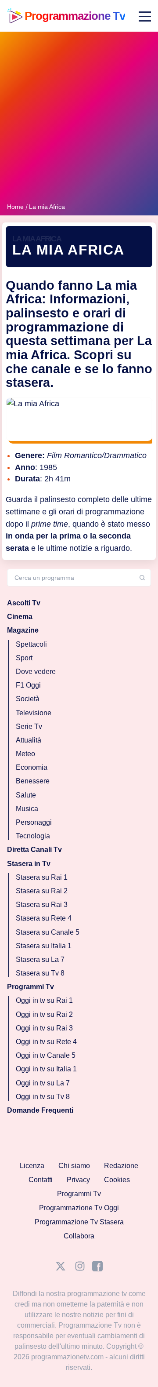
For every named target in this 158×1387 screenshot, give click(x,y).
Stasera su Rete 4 (44, 918)
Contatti (41, 1179)
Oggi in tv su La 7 (43, 1083)
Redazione (121, 1165)
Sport (24, 658)
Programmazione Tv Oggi (79, 1208)
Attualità (28, 740)
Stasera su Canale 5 (47, 932)
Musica (27, 808)
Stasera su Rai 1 (42, 877)
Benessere (33, 781)
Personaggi (34, 822)
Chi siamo (74, 1165)
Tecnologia (33, 836)
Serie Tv (29, 726)
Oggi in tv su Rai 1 (44, 1001)
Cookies (117, 1179)
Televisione (33, 713)
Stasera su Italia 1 (44, 946)
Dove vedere (36, 671)
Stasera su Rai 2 (42, 891)
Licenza (32, 1165)
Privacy (78, 1179)
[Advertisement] (79, 119)
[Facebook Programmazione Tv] (97, 1269)
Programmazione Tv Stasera (79, 1222)
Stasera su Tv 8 (40, 973)
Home (15, 206)
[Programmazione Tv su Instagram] (80, 1269)
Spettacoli (31, 644)
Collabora (79, 1236)
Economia (31, 768)
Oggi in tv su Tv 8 (43, 1096)
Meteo (25, 754)
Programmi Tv (79, 1194)
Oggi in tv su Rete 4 (46, 1041)
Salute (26, 795)
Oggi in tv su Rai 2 (44, 1014)
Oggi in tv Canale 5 (45, 1055)
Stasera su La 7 (40, 959)
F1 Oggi (28, 685)
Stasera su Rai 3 (42, 905)
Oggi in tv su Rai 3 (44, 1028)
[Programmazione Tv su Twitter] (60, 1269)
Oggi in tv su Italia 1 (46, 1069)
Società (28, 699)
